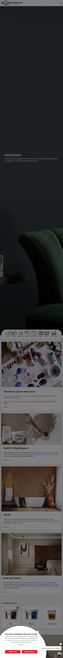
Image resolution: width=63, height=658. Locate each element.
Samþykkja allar (29, 651)
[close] (37, 632)
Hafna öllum (13, 651)
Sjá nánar (21, 644)
